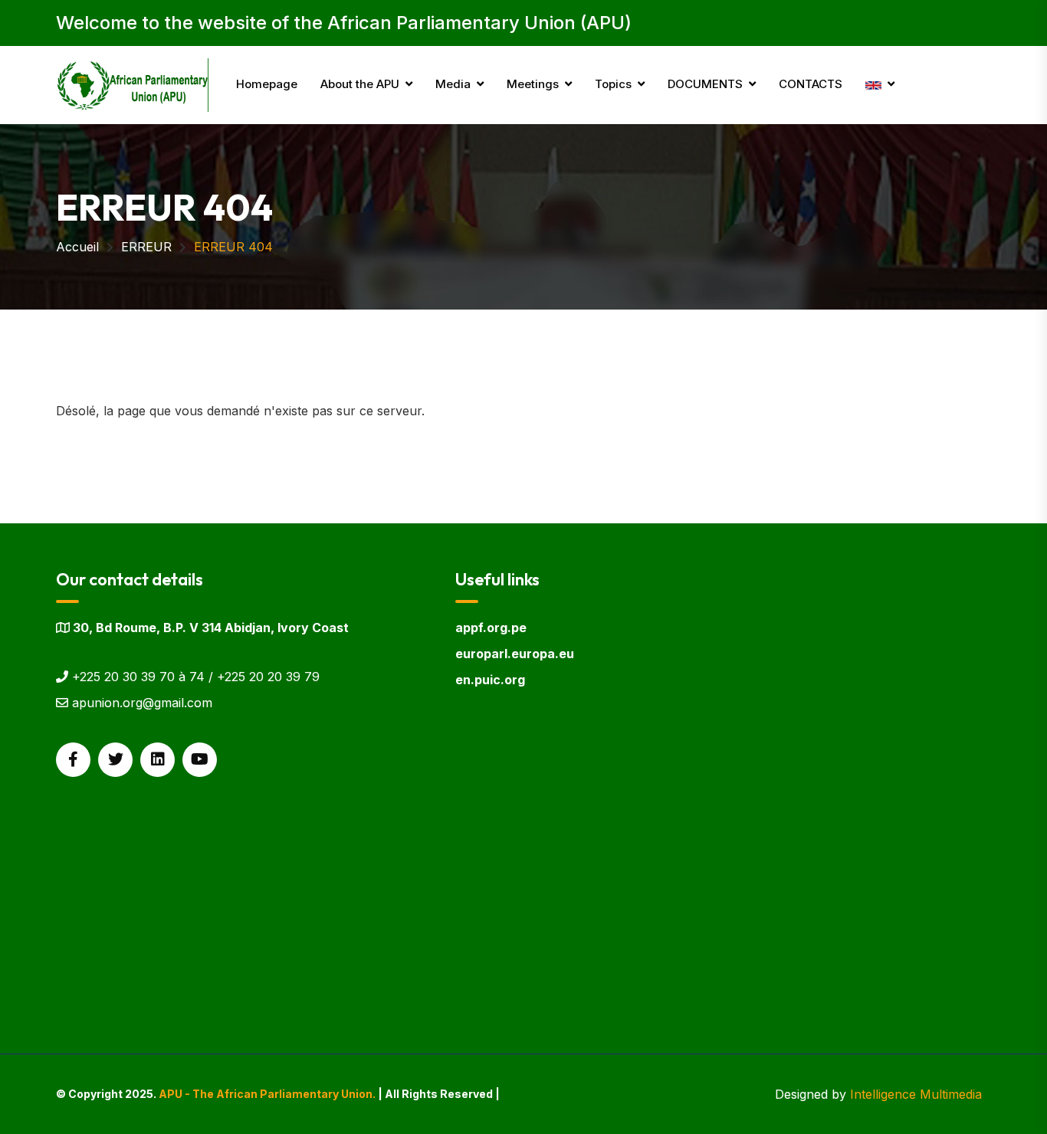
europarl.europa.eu (514, 653)
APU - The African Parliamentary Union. (267, 1093)
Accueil (77, 246)
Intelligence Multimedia (916, 1094)
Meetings (533, 84)
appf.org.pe (491, 627)
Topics (613, 84)
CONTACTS (810, 84)
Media (453, 84)
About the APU (359, 84)
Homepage (266, 84)
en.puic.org (490, 679)
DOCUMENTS (705, 84)
